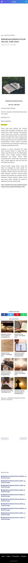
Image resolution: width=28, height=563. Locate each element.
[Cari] (26, 1)
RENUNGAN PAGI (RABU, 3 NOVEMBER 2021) (7, 391)
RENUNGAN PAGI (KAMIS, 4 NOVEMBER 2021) (20, 336)
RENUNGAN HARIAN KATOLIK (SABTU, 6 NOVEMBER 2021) (19, 392)
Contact (8, 556)
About (3, 556)
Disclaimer (23, 556)
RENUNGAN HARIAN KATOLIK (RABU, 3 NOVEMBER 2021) (6, 336)
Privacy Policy (15, 556)
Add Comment (13, 44)
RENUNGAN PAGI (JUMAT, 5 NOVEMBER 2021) (20, 373)
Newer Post (4, 438)
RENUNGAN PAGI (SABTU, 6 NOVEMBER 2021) (6, 354)
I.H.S (14, 2)
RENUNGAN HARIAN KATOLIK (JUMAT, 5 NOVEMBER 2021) (6, 373)
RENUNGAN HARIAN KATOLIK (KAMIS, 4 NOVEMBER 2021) (19, 354)
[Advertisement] (14, 19)
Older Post (23, 438)
